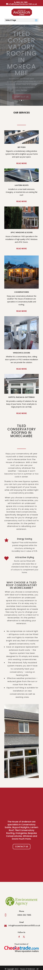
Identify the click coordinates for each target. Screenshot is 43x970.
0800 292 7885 (24, 915)
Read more (21, 163)
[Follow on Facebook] (19, 937)
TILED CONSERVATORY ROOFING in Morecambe (21, 53)
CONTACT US (21, 96)
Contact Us (21, 846)
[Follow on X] (24, 937)
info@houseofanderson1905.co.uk (24, 925)
